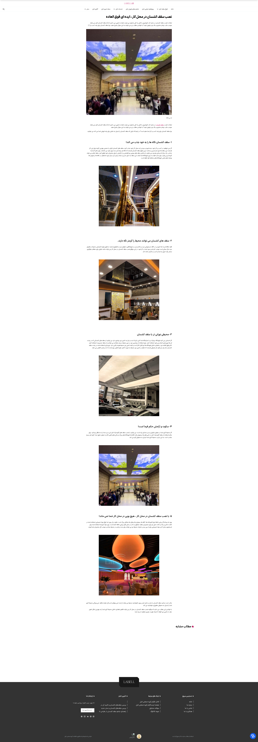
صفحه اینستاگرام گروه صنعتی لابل (147, 705)
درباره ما (189, 705)
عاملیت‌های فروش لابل (132, 9)
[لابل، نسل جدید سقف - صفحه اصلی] (129, 3)
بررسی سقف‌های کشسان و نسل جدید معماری (113, 708)
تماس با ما (188, 708)
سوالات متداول (154, 708)
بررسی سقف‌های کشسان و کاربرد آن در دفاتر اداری (113, 705)
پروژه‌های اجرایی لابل (148, 9)
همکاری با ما (188, 711)
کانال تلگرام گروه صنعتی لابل (149, 702)
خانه (172, 9)
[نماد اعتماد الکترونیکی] (128, 736)
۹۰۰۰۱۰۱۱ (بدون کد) (87, 710)
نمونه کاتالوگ (154, 711)
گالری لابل (95, 9)
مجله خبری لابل (105, 9)
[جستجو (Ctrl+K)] (4, 9)
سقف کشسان (160, 125)
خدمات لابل (119, 9)
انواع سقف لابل (163, 9)
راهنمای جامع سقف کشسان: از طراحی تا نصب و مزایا (112, 711)
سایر (88, 9)
